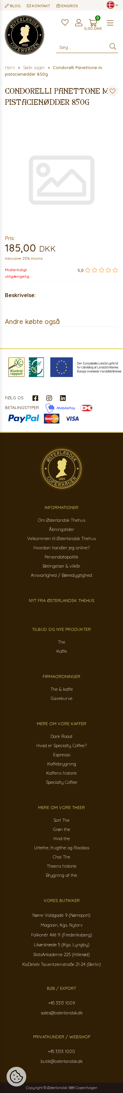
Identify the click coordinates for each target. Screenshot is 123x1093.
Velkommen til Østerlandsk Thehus (61, 538)
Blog (15, 5)
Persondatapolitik (61, 556)
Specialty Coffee (61, 782)
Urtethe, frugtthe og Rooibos (61, 847)
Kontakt (40, 5)
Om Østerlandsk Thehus (61, 520)
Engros (69, 5)
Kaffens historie (61, 773)
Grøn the (61, 829)
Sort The (61, 820)
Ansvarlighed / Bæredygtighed (61, 575)
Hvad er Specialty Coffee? (61, 745)
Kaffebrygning (61, 763)
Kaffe (61, 651)
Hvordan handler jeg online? (61, 547)
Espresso (61, 754)
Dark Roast (61, 736)
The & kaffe (62, 689)
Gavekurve (61, 698)
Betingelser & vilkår (61, 566)
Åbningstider (61, 529)
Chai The (61, 856)
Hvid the (61, 838)
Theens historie (61, 866)
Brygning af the (61, 875)
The (61, 642)
